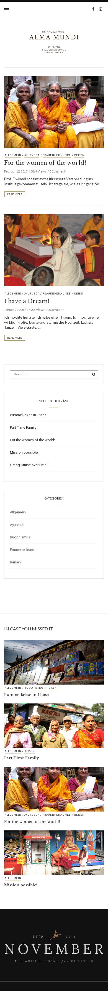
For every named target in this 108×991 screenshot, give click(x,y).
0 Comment (57, 171)
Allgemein (13, 155)
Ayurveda (31, 155)
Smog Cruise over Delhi (28, 465)
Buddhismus (20, 537)
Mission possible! (24, 452)
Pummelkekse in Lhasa (28, 415)
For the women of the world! (45, 162)
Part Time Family (23, 427)
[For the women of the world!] (54, 111)
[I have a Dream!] (54, 250)
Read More (14, 194)
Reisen (79, 155)
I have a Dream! (26, 301)
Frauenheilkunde (57, 155)
